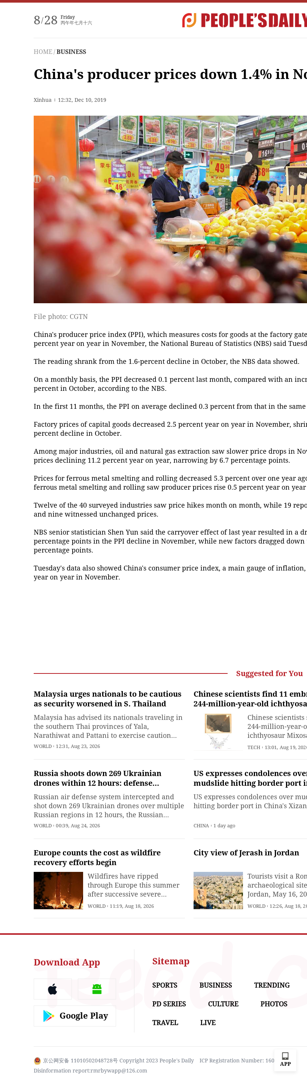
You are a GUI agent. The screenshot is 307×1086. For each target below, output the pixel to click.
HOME (43, 51)
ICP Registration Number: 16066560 (244, 1061)
